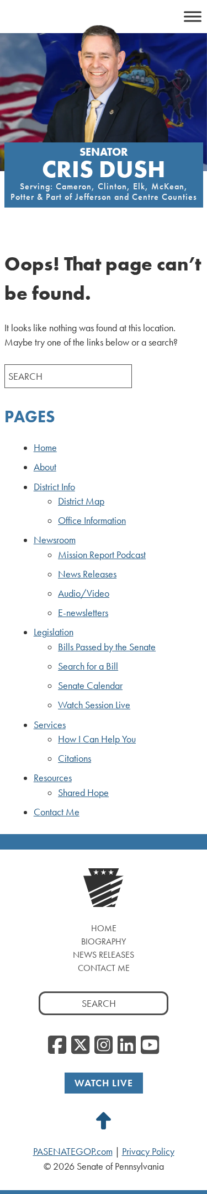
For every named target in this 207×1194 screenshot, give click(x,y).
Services (50, 725)
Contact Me (56, 812)
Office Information (92, 520)
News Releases (87, 574)
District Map (81, 501)
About (45, 467)
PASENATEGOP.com (73, 1151)
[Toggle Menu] (192, 16)
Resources (53, 778)
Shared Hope (83, 793)
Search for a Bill (88, 666)
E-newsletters (83, 613)
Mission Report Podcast (102, 555)
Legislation (53, 632)
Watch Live (104, 1082)
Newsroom (55, 540)
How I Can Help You (97, 739)
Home (45, 448)
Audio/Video (83, 593)
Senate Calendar (90, 686)
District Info (54, 487)
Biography (103, 941)
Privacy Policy (148, 1151)
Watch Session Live (94, 705)
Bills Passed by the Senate (107, 647)
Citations (74, 758)
